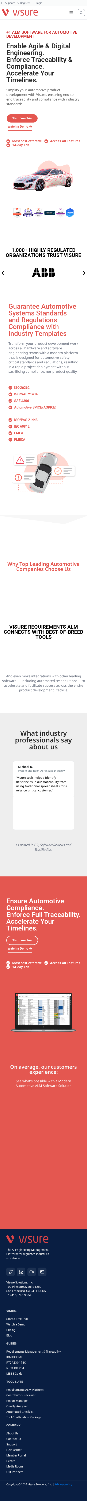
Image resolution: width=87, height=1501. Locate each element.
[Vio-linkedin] (21, 1272)
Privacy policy (63, 1484)
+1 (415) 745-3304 (18, 1295)
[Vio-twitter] (10, 1272)
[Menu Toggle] (71, 13)
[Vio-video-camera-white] (31, 1272)
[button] (2, 273)
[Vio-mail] (42, 1272)
